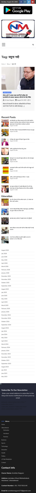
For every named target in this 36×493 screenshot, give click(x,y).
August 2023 (5, 367)
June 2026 (4, 256)
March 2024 (4, 344)
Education (4, 449)
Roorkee (5, 436)
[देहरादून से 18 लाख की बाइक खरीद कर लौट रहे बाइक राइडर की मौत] (5, 161)
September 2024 (6, 324)
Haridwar (6, 433)
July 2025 (4, 292)
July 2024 (4, 331)
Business (3, 440)
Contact (3, 462)
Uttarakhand (7, 92)
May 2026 (4, 260)
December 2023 (6, 354)
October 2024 (5, 321)
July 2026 (4, 253)
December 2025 (6, 276)
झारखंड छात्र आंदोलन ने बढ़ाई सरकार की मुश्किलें (21, 218)
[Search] (33, 44)
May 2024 (4, 337)
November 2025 (6, 279)
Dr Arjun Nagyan (9, 100)
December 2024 (6, 315)
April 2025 (4, 302)
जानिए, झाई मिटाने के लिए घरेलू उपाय (18, 148)
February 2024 (5, 347)
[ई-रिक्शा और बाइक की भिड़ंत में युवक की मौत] (5, 142)
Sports (3, 443)
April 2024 (4, 341)
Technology (4, 446)
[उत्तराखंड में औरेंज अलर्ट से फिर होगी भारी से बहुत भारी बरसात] (5, 170)
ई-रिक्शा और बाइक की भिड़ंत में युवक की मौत (19, 139)
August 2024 (5, 328)
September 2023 (6, 363)
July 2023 (4, 370)
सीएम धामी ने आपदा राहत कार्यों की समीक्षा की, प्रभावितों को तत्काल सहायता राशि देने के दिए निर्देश (17, 96)
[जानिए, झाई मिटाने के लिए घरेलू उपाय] (5, 151)
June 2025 (4, 295)
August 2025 (5, 289)
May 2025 (4, 299)
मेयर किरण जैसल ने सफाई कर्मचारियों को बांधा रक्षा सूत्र (22, 130)
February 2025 (5, 308)
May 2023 (4, 376)
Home (3, 424)
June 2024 (4, 334)
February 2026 (5, 269)
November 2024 (6, 318)
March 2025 (4, 305)
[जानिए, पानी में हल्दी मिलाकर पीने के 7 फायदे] (5, 180)
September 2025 (6, 286)
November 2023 (6, 357)
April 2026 (4, 263)
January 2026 (5, 273)
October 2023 (5, 360)
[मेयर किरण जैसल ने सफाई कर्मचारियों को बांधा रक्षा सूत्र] (5, 133)
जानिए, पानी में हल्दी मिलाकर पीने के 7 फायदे (19, 177)
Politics (3, 456)
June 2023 (4, 373)
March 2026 (4, 266)
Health (3, 453)
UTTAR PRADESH (6, 459)
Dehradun (6, 430)
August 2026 (5, 250)
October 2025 (5, 282)
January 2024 (5, 350)
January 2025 (5, 312)
